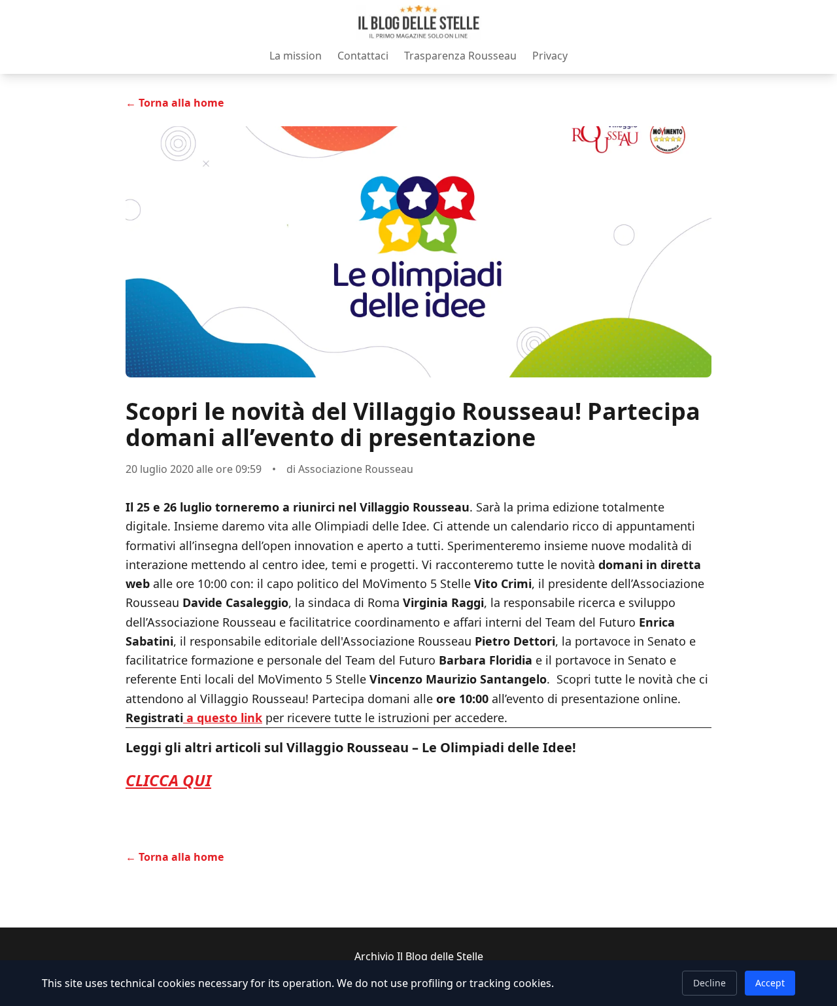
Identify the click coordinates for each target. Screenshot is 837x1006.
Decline (709, 983)
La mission (295, 55)
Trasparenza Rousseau (460, 55)
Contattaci (362, 55)
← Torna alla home (175, 102)
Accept (770, 983)
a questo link (222, 717)
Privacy (550, 55)
